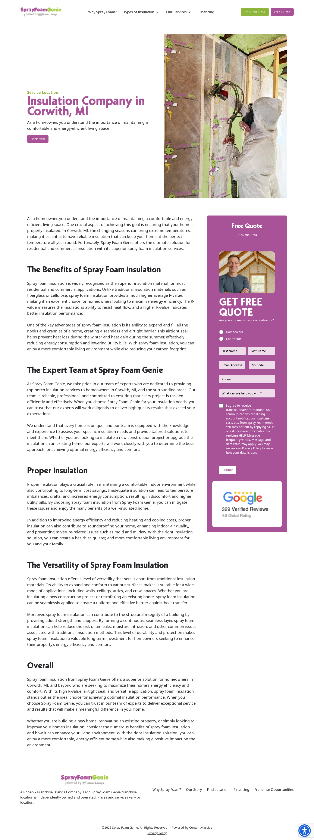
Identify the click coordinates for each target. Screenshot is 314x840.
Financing (241, 789)
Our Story (194, 789)
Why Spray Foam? (167, 789)
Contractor (233, 339)
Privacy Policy (251, 448)
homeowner (46, 218)
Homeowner (234, 332)
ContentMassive (200, 827)
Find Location (218, 789)
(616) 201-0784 (255, 12)
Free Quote (282, 12)
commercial (66, 248)
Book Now (38, 139)
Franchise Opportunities (274, 789)
